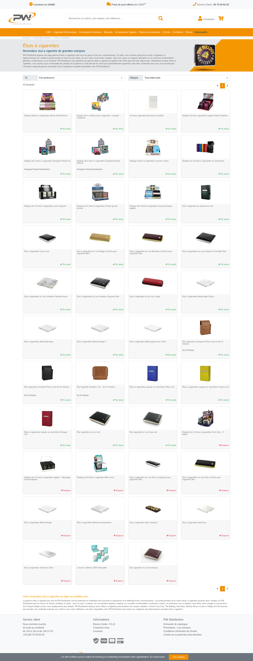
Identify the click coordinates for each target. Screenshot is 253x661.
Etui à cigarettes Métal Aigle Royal (198, 296)
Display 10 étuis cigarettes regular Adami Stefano (205, 115)
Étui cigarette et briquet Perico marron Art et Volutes (202, 343)
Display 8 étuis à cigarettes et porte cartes (149, 161)
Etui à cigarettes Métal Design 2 (91, 342)
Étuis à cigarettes (62, 38)
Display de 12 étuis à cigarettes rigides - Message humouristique (47, 478)
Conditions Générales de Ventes (180, 631)
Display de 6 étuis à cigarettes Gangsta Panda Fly (47, 161)
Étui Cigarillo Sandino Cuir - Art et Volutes (96, 387)
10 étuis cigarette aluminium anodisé (147, 115)
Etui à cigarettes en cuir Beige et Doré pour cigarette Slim (97, 252)
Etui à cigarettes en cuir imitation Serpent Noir (98, 296)
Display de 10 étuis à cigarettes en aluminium (203, 161)
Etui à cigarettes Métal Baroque (38, 342)
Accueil (26, 38)
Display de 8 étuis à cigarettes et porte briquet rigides (151, 207)
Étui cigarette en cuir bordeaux (144, 568)
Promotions (169, 627)
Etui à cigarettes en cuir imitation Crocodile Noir (204, 251)
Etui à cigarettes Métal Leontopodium (94, 522)
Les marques (184, 627)
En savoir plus (157, 657)
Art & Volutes (188, 350)
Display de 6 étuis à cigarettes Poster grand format (97, 207)
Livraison (98, 631)
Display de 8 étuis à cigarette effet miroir (95, 477)
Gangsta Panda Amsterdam (37, 169)
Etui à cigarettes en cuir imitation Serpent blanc (46, 296)
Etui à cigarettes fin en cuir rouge (145, 296)
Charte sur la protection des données (182, 634)
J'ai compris (178, 657)
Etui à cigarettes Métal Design (38, 522)
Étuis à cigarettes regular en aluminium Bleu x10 (152, 387)
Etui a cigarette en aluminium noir (197, 206)
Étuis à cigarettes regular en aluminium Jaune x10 (205, 387)
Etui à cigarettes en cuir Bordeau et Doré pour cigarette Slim (151, 252)
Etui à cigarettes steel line (194, 522)
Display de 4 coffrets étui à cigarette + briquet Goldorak (98, 116)
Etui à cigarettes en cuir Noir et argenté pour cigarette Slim (150, 478)
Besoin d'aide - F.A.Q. (104, 624)
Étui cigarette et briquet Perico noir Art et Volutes (46, 387)
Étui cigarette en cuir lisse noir (143, 432)
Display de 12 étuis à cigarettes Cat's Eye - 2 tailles (203, 433)
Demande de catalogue (175, 624)
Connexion (208, 19)
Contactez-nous (101, 627)
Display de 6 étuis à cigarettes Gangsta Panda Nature (98, 162)
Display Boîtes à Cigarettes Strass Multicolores (45, 115)
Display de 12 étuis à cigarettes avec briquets (45, 206)
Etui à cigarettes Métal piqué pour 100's (148, 342)
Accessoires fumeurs (42, 38)
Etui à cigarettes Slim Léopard (143, 522)
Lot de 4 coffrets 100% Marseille (92, 568)
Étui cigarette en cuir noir (88, 432)
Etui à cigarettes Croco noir (36, 251)
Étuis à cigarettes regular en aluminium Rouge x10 (45, 433)
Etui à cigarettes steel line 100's (38, 568)
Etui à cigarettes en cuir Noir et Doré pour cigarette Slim (201, 478)
